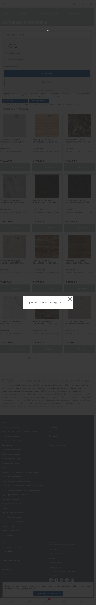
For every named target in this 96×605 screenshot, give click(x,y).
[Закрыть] (70, 299)
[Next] (90, 302)
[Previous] (5, 302)
